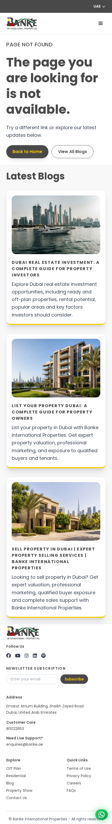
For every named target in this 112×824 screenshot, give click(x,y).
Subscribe (74, 679)
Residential (16, 775)
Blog (10, 783)
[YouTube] (17, 655)
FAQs (71, 790)
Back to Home (27, 152)
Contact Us (16, 797)
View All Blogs (72, 152)
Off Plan (13, 768)
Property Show (19, 790)
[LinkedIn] (35, 655)
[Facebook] (8, 655)
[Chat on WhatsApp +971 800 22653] (101, 814)
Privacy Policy (79, 775)
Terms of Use (79, 768)
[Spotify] (43, 655)
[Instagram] (26, 655)
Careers (74, 783)
